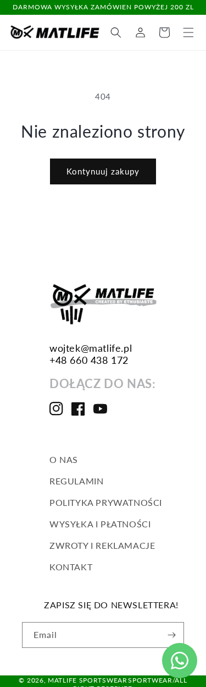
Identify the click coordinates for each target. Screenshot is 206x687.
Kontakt (70, 566)
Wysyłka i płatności (100, 524)
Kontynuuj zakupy (103, 171)
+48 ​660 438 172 (89, 360)
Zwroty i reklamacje (102, 545)
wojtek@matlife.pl (90, 348)
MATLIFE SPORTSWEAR (87, 680)
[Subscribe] (171, 635)
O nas (63, 459)
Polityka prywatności (105, 502)
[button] (188, 32)
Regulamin (76, 481)
